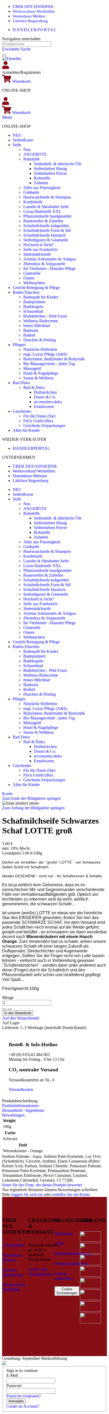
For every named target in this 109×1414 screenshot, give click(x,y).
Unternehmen (13, 1245)
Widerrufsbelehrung (71, 1263)
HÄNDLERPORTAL (35, 29)
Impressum (63, 1233)
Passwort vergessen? (23, 1396)
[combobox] (26, 44)
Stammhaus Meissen (30, 476)
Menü (7, 117)
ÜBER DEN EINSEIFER (33, 6)
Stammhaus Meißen (29, 16)
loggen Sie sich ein (27, 1194)
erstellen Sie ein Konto (71, 1194)
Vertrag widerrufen (63, 1276)
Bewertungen (13, 1115)
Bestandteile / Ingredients (23, 1110)
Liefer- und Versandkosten (40, 1272)
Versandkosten (21, 1089)
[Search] (4, 55)
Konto (7, 793)
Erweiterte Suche (16, 49)
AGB (59, 1243)
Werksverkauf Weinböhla (33, 11)
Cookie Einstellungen (67, 1291)
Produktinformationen (20, 1105)
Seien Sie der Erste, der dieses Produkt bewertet (42, 1185)
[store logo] (11, 58)
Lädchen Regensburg (30, 21)
